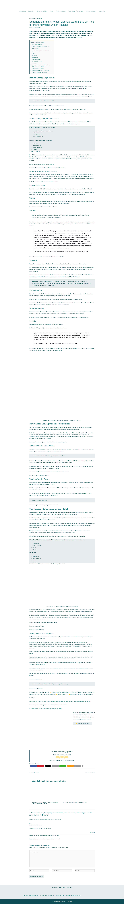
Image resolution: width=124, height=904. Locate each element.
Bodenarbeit (31, 11)
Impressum (25, 895)
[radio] (57, 757)
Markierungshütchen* (61, 532)
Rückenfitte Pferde (62, 694)
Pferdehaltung (71, 11)
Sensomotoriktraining (42, 11)
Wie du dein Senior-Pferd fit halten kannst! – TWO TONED (47, 819)
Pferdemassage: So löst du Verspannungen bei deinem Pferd (51, 455)
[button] (121, 4)
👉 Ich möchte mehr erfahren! (82, 723)
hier (63, 105)
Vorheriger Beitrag (34, 772)
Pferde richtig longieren (41, 500)
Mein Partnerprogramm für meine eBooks (71, 895)
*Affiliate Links (43, 895)
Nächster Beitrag (90, 772)
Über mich (58, 895)
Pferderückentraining (61, 11)
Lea (30, 823)
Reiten (51, 11)
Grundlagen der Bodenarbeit (76, 694)
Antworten (92, 832)
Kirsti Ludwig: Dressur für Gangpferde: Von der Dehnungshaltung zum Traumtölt (47, 705)
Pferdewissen (80, 11)
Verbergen (42, 42)
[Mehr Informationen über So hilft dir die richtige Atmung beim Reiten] (77, 792)
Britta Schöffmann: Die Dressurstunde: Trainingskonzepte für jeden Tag (45, 708)
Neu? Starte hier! (22, 11)
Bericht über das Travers (51, 206)
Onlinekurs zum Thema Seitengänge (60, 692)
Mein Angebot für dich (91, 11)
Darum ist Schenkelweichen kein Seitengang (47, 100)
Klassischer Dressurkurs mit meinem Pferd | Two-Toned (47, 839)
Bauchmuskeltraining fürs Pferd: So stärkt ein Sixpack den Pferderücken (45, 802)
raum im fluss (102, 11)
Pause (91, 651)
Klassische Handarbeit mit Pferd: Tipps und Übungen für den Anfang (52, 683)
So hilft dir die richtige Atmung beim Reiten (75, 802)
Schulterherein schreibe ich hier (46, 164)
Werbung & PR (51, 895)
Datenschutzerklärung (34, 895)
